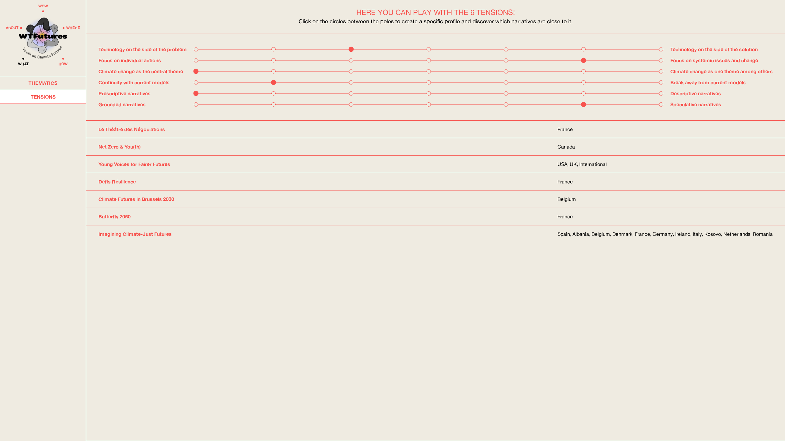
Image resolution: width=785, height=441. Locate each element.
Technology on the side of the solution (714, 49)
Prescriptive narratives (124, 93)
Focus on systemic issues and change (714, 60)
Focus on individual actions (129, 60)
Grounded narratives (122, 104)
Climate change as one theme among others (721, 71)
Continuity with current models (134, 82)
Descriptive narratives (695, 93)
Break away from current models (708, 82)
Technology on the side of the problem (142, 49)
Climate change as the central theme (140, 71)
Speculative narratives (695, 104)
